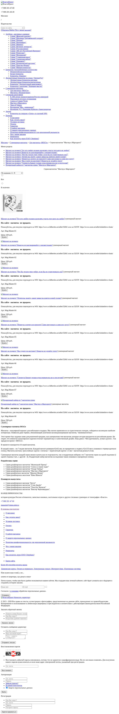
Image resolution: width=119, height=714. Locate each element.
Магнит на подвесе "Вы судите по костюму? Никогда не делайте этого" (34, 161)
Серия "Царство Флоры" (20, 65)
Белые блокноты (16, 74)
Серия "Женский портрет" (20, 36)
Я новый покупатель (14, 685)
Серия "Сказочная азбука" (20, 59)
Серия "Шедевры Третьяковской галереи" (26, 38)
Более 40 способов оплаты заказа (14, 565)
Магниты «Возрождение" (20, 93)
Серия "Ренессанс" (17, 53)
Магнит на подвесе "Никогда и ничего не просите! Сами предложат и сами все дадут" (40, 159)
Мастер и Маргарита (18, 103)
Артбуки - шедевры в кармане (17, 34)
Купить (4, 237)
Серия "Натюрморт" (18, 42)
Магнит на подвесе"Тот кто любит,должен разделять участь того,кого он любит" (38, 150)
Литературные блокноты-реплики (23, 80)
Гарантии (14, 126)
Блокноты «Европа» (18, 76)
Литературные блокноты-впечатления (25, 82)
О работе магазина (17, 128)
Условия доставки (17, 122)
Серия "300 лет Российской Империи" (25, 51)
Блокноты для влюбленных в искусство (21, 70)
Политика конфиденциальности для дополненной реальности (34, 132)
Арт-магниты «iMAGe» (19, 91)
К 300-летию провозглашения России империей (29, 97)
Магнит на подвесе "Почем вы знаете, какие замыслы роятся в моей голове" (36, 157)
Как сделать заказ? (17, 120)
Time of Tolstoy (16, 105)
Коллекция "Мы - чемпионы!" (22, 107)
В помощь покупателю (10, 509)
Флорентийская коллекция (20, 72)
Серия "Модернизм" (18, 55)
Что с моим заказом (18, 134)
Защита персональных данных (20, 688)
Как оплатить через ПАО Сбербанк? (24, 139)
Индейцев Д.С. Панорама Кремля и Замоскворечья (30, 109)
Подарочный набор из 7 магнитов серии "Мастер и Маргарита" (31, 165)
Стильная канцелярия (14, 95)
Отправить (5, 595)
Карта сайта (10, 561)
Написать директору (22, 597)
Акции (8, 111)
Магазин (4, 143)
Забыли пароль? (12, 683)
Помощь (9, 116)
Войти (12, 30)
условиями (14, 591)
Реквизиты (14, 137)
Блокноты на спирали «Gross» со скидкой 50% (28, 114)
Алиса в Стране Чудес (19, 101)
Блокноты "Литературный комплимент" (26, 84)
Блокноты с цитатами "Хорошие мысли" (26, 86)
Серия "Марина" (16, 45)
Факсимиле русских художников (23, 99)
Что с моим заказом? (23, 30)
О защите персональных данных (23, 130)
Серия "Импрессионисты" (20, 68)
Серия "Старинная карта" (20, 57)
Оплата (13, 124)
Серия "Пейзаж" (16, 40)
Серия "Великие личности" (21, 47)
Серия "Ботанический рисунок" (23, 63)
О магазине (14, 118)
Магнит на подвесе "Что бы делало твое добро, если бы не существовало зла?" (37, 155)
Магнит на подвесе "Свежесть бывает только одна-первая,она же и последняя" (37, 163)
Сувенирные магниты (14, 88)
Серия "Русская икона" (19, 49)
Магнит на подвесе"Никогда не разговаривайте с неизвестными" (31, 153)
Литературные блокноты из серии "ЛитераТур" (24, 78)
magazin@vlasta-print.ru (10, 505)
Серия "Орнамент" (17, 61)
